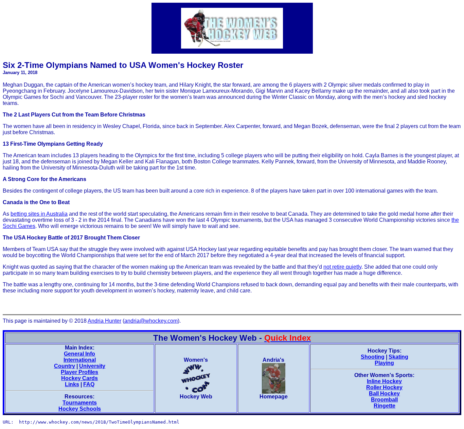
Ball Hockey (384, 393)
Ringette (384, 406)
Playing (384, 363)
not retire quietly (342, 267)
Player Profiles (79, 372)
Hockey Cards (79, 378)
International (80, 360)
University (92, 366)
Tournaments (80, 403)
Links (72, 384)
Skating (398, 357)
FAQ (88, 384)
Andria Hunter (104, 321)
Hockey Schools (79, 409)
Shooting (373, 357)
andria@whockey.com (151, 321)
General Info (79, 354)
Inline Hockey (384, 381)
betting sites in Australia (39, 214)
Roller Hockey (384, 387)
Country (64, 366)
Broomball (384, 400)
